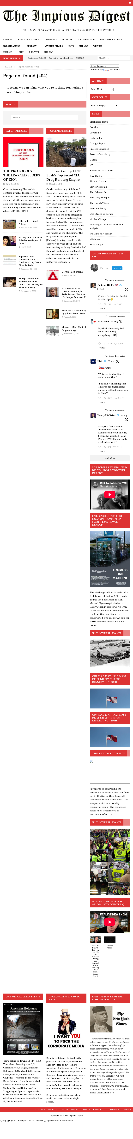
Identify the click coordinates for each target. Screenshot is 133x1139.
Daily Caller (96, 138)
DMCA (21, 52)
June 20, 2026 (12, 184)
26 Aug (100, 289)
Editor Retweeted (117, 280)
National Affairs (53, 46)
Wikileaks (95, 239)
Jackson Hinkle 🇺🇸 (107, 285)
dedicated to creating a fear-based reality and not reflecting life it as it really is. (64, 1085)
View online (10, 1061)
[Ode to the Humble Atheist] (9, 224)
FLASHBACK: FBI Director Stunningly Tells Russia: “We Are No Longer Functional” (74, 293)
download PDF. (27, 1061)
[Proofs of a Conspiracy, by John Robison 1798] (52, 314)
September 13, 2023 (29, 227)
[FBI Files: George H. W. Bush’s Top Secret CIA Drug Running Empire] (66, 152)
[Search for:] (113, 57)
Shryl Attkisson (98, 181)
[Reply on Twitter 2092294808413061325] (100, 398)
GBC (99, 361)
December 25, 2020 (29, 269)
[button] (95, 958)
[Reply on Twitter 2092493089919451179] (100, 304)
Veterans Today (98, 208)
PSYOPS (127, 1109)
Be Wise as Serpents (72, 271)
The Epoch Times (99, 203)
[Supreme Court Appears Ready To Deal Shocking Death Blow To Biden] (9, 260)
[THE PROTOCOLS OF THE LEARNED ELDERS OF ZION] (23, 152)
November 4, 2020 (28, 291)
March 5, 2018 (55, 184)
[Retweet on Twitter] (106, 280)
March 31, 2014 (70, 275)
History (31, 46)
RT (91, 165)
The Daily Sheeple (99, 197)
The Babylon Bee (99, 192)
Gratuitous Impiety (111, 39)
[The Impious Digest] (66, 34)
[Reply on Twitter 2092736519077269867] (100, 344)
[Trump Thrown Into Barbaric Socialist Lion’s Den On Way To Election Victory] (9, 282)
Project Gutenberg (100, 154)
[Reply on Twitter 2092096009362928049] (100, 447)
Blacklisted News (99, 121)
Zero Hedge (96, 244)
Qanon (93, 159)
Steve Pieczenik (98, 186)
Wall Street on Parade (101, 213)
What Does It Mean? (101, 233)
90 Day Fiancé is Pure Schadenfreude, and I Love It (30, 240)
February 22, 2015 (71, 334)
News (71, 46)
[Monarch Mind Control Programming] (52, 331)
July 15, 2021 (26, 247)
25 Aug (111, 361)
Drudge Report (98, 143)
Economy (67, 39)
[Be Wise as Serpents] (52, 275)
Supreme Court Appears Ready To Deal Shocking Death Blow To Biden (30, 261)
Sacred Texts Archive (101, 170)
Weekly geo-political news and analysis (106, 226)
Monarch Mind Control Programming (74, 328)
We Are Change (98, 219)
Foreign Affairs (86, 39)
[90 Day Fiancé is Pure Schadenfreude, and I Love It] (9, 241)
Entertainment (69, 1109)
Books (6, 39)
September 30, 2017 (72, 301)
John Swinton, (109, 1089)
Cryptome (95, 132)
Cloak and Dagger (27, 39)
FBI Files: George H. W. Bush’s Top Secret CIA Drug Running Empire (63, 175)
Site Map (83, 46)
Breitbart (95, 127)
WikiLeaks (103, 321)
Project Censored (99, 148)
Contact (50, 39)
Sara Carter (96, 175)
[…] (69, 261)
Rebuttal (34, 52)
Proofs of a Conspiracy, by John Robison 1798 (74, 312)
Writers (97, 46)
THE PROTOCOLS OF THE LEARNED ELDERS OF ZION (21, 175)
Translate (115, 69)
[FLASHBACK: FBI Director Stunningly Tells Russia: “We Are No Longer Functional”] (52, 292)
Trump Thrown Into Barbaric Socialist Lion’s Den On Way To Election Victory (31, 283)
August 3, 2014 (70, 317)
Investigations (11, 46)
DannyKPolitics (106, 415)
